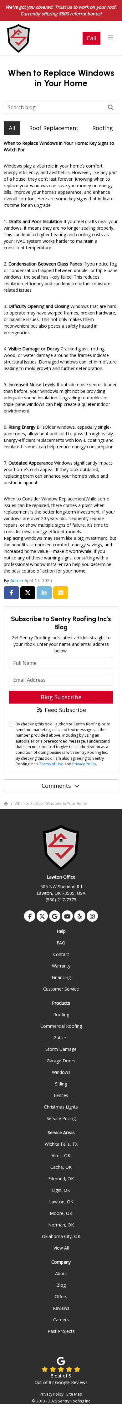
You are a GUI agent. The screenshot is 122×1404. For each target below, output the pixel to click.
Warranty (61, 966)
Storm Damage (61, 1049)
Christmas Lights (61, 1107)
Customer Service (61, 989)
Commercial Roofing (61, 1026)
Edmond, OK (61, 1179)
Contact (61, 954)
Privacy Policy (84, 764)
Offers (61, 1296)
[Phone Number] (91, 38)
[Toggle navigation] (110, 38)
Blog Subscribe (61, 697)
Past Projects (61, 1331)
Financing (61, 977)
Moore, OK (61, 1213)
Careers (61, 1320)
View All (61, 1248)
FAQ (61, 943)
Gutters (61, 1038)
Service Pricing (61, 1118)
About (61, 1273)
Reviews (61, 1308)
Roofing (102, 128)
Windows (61, 1072)
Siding (61, 1084)
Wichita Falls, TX (61, 1144)
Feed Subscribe (64, 710)
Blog (61, 1285)
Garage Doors (61, 1061)
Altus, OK (61, 1155)
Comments (56, 785)
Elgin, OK (61, 1190)
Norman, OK (61, 1225)
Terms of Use (51, 764)
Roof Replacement (54, 128)
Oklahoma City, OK (61, 1236)
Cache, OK (61, 1167)
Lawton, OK (61, 1202)
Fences (61, 1095)
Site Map (74, 1394)
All (12, 128)
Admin (16, 580)
